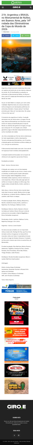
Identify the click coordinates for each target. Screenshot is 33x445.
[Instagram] (18, 435)
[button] (2, 7)
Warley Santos (6, 31)
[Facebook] (14, 435)
